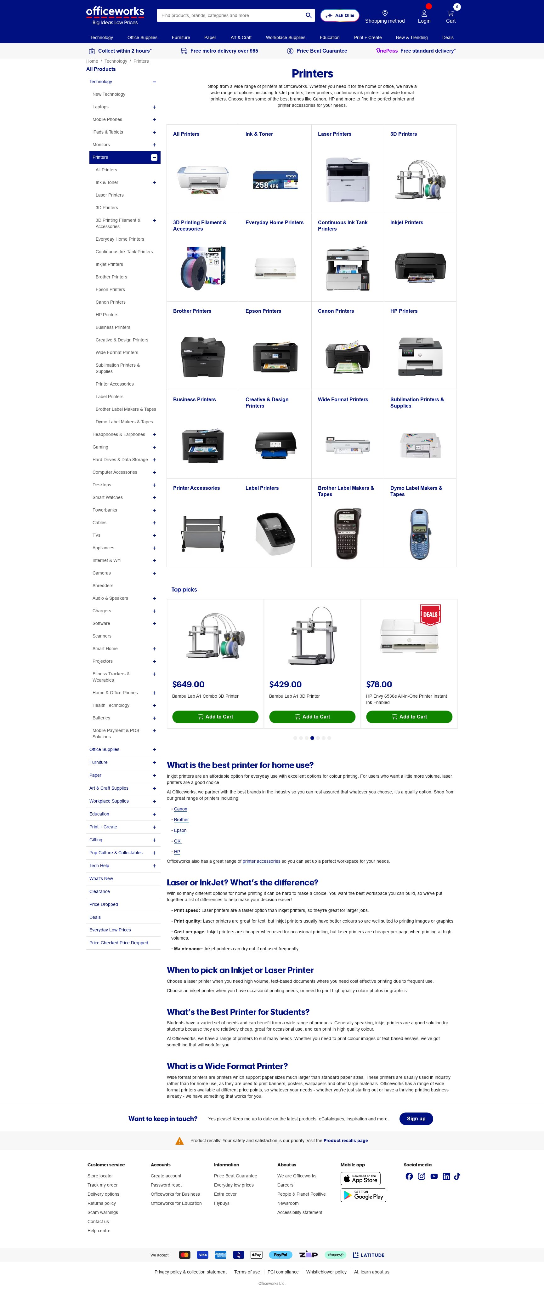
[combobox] (236, 15)
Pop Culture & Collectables (116, 852)
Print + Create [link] (368, 37)
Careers (285, 1184)
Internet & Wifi (107, 560)
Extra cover (225, 1194)
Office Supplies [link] (142, 37)
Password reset (166, 1184)
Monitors (101, 144)
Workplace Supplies (109, 801)
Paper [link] (210, 37)
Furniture (98, 762)
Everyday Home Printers (120, 239)
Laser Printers (110, 194)
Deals (95, 917)
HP (177, 851)
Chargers (102, 610)
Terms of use (247, 1271)
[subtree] (123, 82)
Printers (141, 61)
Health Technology (111, 705)
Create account (166, 1175)
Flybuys (222, 1203)
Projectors (103, 661)
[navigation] (101, 37)
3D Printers (107, 207)
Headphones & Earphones (119, 434)
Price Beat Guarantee (235, 1175)
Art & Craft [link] (241, 37)
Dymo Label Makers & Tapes (124, 421)
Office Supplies (104, 749)
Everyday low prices (234, 1184)
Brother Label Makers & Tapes (126, 409)
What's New (101, 878)
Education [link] (330, 37)
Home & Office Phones (115, 692)
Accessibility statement (299, 1212)
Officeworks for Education (176, 1203)
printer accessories (261, 861)
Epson (180, 830)
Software (101, 623)
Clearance (99, 891)
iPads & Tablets (108, 131)
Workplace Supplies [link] (285, 37)
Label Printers (109, 396)
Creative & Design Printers (122, 339)
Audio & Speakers (110, 598)
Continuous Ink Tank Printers (124, 251)
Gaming (100, 446)
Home (92, 61)
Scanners (102, 635)
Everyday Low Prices (110, 929)
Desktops (102, 484)
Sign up (416, 1119)
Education (99, 813)
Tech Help (99, 865)
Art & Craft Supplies (108, 788)
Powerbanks (105, 509)
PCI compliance (283, 1271)
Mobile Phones (107, 119)
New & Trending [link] (412, 37)
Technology (116, 61)
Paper (95, 775)
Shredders (103, 585)
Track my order (103, 1184)
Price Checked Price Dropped (118, 942)
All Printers (106, 169)
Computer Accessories (115, 472)
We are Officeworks (296, 1175)
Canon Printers (111, 302)
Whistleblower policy (326, 1271)
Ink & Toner (107, 182)
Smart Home (105, 648)
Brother (181, 819)
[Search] (309, 15)
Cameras (102, 572)
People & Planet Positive (301, 1194)
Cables (99, 522)
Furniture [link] (181, 37)
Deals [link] (448, 37)
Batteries (101, 717)
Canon (180, 808)
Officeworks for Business (175, 1194)
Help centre (99, 1230)
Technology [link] (101, 37)
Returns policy (102, 1203)
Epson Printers (110, 289)
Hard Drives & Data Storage (120, 459)
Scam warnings (103, 1212)
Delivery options (103, 1194)
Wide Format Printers (117, 352)
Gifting (95, 839)
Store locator (100, 1175)
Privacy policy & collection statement (191, 1271)
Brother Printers (111, 276)
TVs (96, 535)
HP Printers (107, 314)
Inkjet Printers (109, 264)
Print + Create (103, 826)
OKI (178, 841)
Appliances (103, 547)
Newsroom (288, 1203)
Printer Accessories (115, 383)
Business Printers (113, 327)
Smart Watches (108, 497)
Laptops (101, 106)
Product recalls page (346, 1140)
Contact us (98, 1221)
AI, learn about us (371, 1271)
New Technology (109, 94)
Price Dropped (103, 904)
